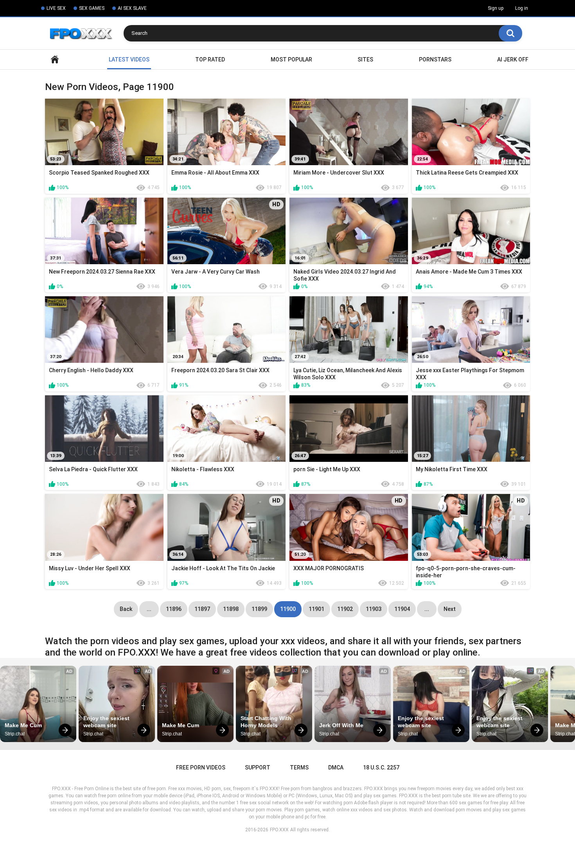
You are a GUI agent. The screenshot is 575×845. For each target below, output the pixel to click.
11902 (345, 609)
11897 (202, 609)
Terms (299, 767)
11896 (173, 609)
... (149, 609)
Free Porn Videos (200, 767)
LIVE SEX (56, 8)
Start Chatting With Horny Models (267, 721)
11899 (259, 609)
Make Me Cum (23, 725)
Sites (365, 59)
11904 (402, 609)
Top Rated (210, 59)
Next (450, 609)
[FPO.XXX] (84, 33)
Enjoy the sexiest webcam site (107, 721)
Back (126, 609)
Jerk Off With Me (341, 725)
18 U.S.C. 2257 (381, 767)
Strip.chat (15, 734)
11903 (373, 609)
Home (55, 60)
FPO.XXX (279, 829)
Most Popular (291, 59)
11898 (231, 609)
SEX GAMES (91, 8)
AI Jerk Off (512, 59)
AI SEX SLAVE (132, 8)
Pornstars (435, 59)
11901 (316, 609)
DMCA (335, 767)
